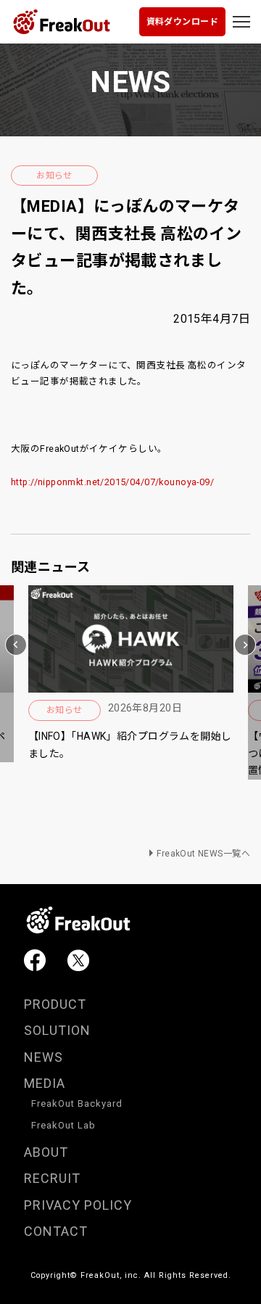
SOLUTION (57, 1030)
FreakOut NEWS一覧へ (203, 854)
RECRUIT (52, 1178)
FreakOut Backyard (77, 1103)
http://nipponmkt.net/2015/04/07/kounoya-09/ (112, 481)
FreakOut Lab (63, 1125)
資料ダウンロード (182, 22)
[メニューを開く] (241, 21)
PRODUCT (55, 1004)
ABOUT (46, 1152)
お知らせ (54, 175)
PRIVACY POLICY (78, 1205)
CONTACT (56, 1231)
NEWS (43, 1057)
